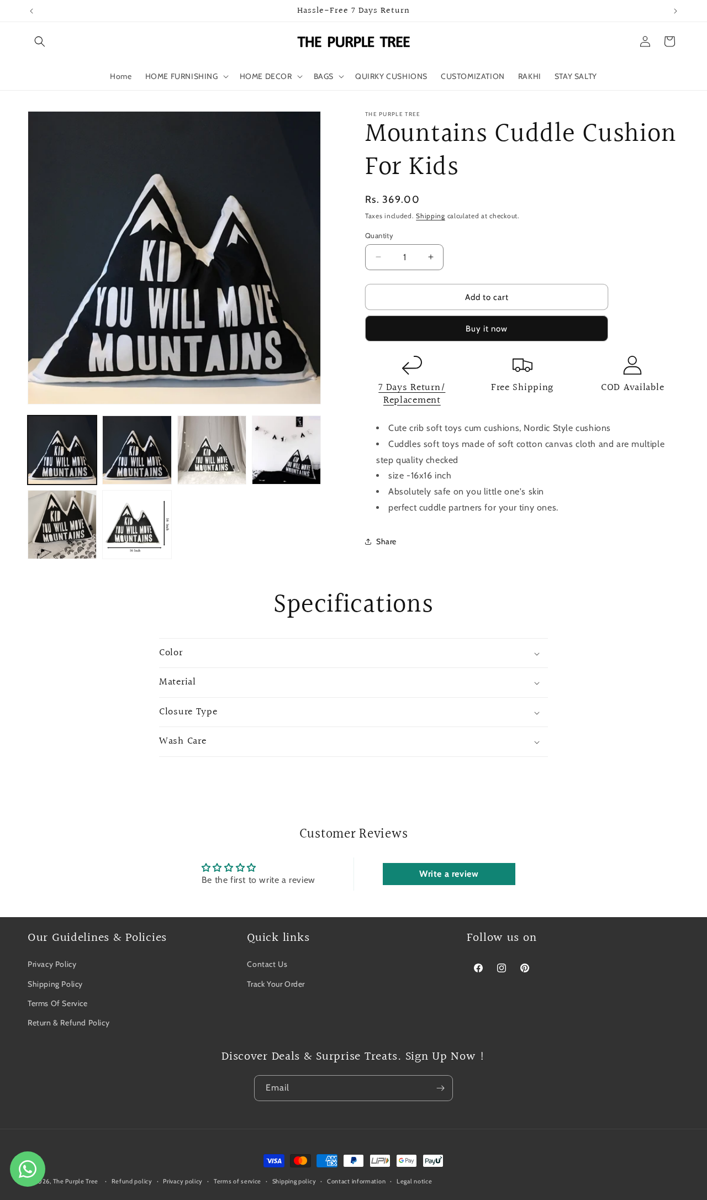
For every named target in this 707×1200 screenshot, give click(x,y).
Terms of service (237, 1181)
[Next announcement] (675, 11)
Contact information (356, 1181)
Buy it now (487, 329)
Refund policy (132, 1181)
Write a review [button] (448, 874)
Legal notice (414, 1181)
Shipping (430, 216)
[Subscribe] (440, 1088)
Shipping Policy (55, 983)
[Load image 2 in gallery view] (136, 450)
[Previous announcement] (31, 11)
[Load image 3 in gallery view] (211, 450)
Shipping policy (294, 1181)
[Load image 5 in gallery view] (62, 524)
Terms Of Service (58, 1003)
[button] (40, 41)
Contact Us (267, 964)
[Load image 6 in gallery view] (136, 524)
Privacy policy (183, 1181)
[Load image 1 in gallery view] (62, 450)
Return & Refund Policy (68, 1022)
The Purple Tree (76, 1181)
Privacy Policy (52, 964)
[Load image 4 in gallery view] (286, 450)
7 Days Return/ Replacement (411, 394)
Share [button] (386, 541)
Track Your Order (276, 983)
